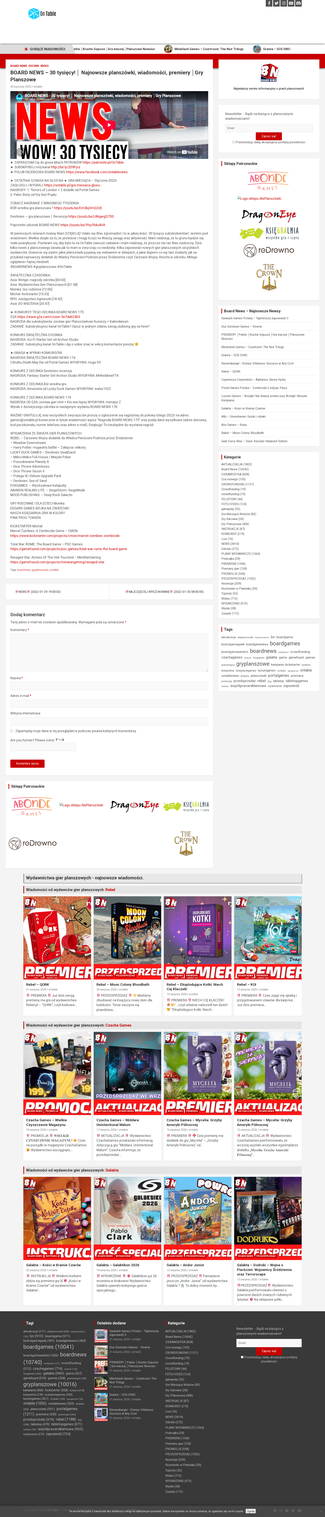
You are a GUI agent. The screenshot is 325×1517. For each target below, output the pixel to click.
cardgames (283, 652)
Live (224, 539)
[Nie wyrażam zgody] (320, 1511)
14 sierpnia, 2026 (177, 1129)
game (283, 657)
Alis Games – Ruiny (234, 425)
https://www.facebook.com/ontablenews (97, 172)
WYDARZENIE (230, 603)
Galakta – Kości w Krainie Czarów (243, 408)
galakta (271, 657)
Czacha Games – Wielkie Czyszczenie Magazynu (46, 1122)
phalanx (245, 676)
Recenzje (227, 583)
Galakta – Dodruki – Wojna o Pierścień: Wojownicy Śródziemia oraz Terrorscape (264, 1269)
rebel (261, 680)
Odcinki (33, 65)
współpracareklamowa (248, 686)
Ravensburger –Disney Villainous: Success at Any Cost (277, 49)
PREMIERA (228, 564)
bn (273, 637)
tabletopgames (297, 681)
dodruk (247, 657)
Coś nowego (229, 479)
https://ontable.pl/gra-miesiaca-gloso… (73, 185)
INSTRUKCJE (230, 529)
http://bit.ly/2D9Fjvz (65, 167)
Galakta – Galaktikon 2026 (117, 1265)
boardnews (24, 569)
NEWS (225, 544)
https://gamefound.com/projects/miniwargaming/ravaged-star (57, 562)
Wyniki (225, 608)
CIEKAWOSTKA (231, 474)
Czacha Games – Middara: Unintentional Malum (118, 1122)
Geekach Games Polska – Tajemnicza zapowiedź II (255, 318)
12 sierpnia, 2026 (247, 989)
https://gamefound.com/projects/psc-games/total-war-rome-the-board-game (68, 549)
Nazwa (16, 678)
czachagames (231, 657)
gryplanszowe (40, 569)
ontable (37, 86)
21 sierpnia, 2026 (36, 989)
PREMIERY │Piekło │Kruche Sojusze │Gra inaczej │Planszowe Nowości (133, 1364)
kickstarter (292, 664)
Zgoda (250, 1511)
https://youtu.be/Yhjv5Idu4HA (82, 225)
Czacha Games (118, 1025)
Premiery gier (230, 568)
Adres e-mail (20, 696)
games (310, 657)
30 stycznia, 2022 (20, 86)
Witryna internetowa (25, 713)
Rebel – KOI (246, 984)
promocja (226, 681)
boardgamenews (257, 644)
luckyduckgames (246, 670)
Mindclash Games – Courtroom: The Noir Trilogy (136, 49)
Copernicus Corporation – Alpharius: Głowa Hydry (253, 379)
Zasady (226, 613)
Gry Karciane (229, 519)
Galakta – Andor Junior (185, 1265)
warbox (225, 686)
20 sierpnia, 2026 (106, 989)
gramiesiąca (228, 665)
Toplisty (226, 593)
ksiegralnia (227, 670)
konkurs (306, 664)
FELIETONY (229, 499)
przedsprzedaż (245, 681)
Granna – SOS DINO (204, 49)
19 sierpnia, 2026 (177, 994)
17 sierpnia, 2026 (106, 1129)
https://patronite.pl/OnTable (103, 162)
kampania (277, 664)
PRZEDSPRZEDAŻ (233, 578)
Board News (18, 65)
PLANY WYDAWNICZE (236, 554)
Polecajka (227, 558)
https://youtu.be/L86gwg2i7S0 (91, 216)
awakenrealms (262, 637)
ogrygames (293, 670)
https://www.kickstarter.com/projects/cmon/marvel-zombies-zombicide (65, 536)
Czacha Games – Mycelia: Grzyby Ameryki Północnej (194, 1122)
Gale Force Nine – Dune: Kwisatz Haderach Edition (254, 441)
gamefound (296, 657)
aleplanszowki (245, 637)
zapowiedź (291, 686)
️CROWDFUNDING (233, 484)
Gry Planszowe (231, 524)
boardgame (284, 637)
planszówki (259, 676)
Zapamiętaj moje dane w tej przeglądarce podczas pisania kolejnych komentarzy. (76, 731)
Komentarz (19, 630)
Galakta (112, 1170)
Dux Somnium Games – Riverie (241, 326)
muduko (281, 670)
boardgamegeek (233, 644)
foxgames (258, 657)
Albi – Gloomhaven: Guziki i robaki (243, 416)
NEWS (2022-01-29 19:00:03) (39, 592)
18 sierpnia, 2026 (36, 1129)
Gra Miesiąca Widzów (235, 514)
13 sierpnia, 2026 (177, 1270)
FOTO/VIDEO (230, 504)
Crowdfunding (230, 489)
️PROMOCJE (229, 574)
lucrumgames (267, 670)
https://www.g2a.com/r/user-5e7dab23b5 (48, 317)
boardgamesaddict (234, 652)
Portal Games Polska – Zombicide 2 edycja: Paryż (254, 388)
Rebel (110, 889)
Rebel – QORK (230, 371)
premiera (297, 676)
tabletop (278, 681)
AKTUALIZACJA (231, 464)
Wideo (44, 65)
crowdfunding (230, 494)
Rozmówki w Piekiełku (236, 588)
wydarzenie (275, 686)
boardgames (285, 643)
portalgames (278, 675)
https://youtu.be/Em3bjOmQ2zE (78, 208)
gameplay (227, 509)
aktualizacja (228, 637)
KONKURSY (229, 534)
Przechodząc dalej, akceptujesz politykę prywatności (270, 142)
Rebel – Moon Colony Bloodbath (242, 433)
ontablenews (230, 676)
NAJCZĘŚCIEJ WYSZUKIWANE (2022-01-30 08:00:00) (166, 592)
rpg (269, 681)
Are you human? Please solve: (33, 740)
